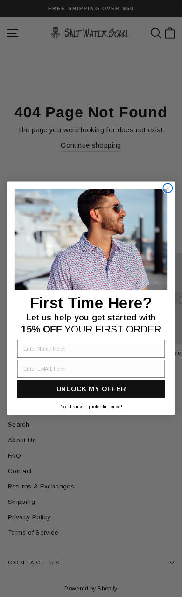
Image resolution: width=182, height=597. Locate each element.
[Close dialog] (167, 188)
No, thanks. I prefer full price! (91, 406)
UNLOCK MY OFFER (91, 389)
